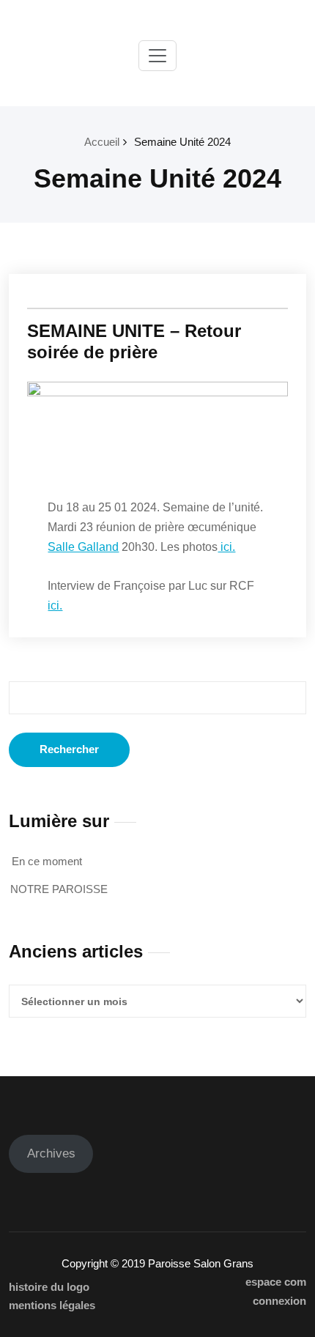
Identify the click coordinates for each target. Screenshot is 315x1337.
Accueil (101, 142)
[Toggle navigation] (157, 55)
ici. (226, 547)
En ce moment (47, 861)
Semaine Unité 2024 (182, 142)
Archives (51, 1153)
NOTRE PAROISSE (59, 889)
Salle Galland (83, 547)
